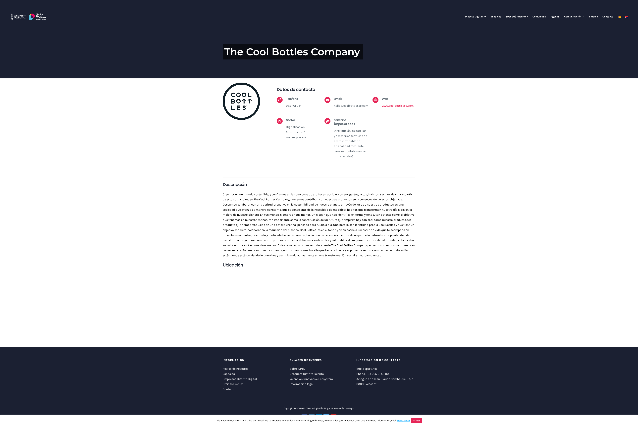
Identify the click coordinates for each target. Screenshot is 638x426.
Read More (403, 420)
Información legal (302, 384)
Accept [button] (416, 420)
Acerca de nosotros (235, 369)
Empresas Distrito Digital (240, 379)
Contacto (229, 389)
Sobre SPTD (297, 369)
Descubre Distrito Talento (307, 374)
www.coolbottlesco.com (398, 105)
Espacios (229, 374)
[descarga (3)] (241, 84)
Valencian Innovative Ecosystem (311, 379)
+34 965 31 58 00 (377, 374)
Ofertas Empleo (233, 384)
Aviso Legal (348, 408)
